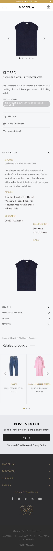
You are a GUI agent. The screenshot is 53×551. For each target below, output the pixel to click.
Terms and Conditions (17, 445)
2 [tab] (26, 408)
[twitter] (19, 499)
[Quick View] (21, 358)
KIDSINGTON (43, 536)
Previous (9, 38)
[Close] (50, 1)
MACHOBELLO (25, 536)
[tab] (26, 226)
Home (4, 338)
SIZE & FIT (6, 306)
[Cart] (48, 7)
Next (44, 38)
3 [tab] (29, 408)
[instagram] (26, 499)
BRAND (5, 318)
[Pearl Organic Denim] (13, 366)
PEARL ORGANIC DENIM (13, 388)
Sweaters (32, 338)
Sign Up (26, 437)
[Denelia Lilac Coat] (39, 366)
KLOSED (9, 73)
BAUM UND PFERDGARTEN (39, 384)
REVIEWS (6, 324)
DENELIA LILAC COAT (39, 388)
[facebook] (12, 499)
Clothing (22, 338)
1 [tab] (24, 408)
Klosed (13, 338)
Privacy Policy (39, 445)
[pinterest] (33, 499)
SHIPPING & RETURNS (12, 312)
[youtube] (40, 499)
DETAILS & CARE (9, 152)
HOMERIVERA (28, 539)
